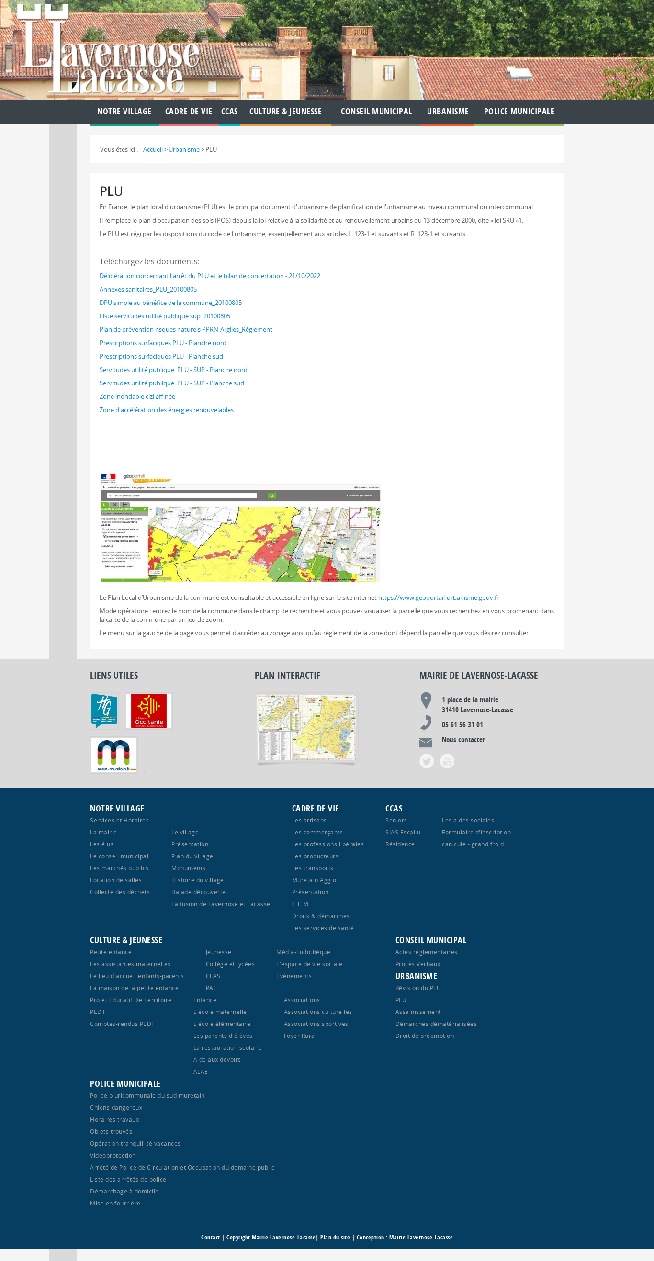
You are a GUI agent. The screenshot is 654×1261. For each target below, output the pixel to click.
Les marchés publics (119, 868)
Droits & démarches (321, 916)
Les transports (313, 868)
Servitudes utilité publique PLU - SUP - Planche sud (172, 383)
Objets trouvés (111, 1131)
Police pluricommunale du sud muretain (147, 1095)
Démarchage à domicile (124, 1191)
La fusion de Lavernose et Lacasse (221, 904)
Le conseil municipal (119, 856)
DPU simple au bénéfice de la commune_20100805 (171, 302)
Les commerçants (317, 832)
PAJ (210, 987)
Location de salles (116, 880)
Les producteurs (315, 856)
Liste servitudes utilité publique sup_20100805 (165, 316)
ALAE (200, 1071)
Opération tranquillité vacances (135, 1143)
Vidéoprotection (113, 1155)
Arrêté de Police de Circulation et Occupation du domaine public (182, 1167)
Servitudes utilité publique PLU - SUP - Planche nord (174, 369)
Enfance (205, 999)
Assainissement (418, 1011)
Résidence (400, 844)
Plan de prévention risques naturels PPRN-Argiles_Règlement (186, 329)
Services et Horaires (119, 820)
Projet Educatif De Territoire (131, 999)
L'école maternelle (220, 1011)
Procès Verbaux (417, 964)
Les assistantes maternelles (130, 964)
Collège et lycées (230, 964)
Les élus (101, 844)
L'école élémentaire (222, 1023)
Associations (302, 999)
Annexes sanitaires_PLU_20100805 (148, 289)
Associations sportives (316, 1023)
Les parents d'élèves (223, 1035)
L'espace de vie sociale (309, 964)
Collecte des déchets (120, 892)
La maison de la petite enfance (134, 987)
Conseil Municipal (376, 111)
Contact (210, 1237)
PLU (401, 999)
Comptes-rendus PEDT (122, 1023)
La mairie (103, 832)
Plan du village (192, 856)
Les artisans (309, 820)
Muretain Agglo (314, 880)
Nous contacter (463, 739)
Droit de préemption (424, 1035)
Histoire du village (197, 880)
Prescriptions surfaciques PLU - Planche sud (161, 356)
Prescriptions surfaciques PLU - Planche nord (163, 342)
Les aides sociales (468, 820)
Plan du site (335, 1237)
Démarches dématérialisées (436, 1023)
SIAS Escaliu (402, 832)
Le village (185, 832)
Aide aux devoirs (217, 1059)
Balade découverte (198, 892)
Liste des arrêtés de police (128, 1179)
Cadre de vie (189, 111)
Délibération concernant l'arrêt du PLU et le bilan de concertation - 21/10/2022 (210, 275)
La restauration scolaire (227, 1047)
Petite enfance (111, 952)
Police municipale (519, 111)
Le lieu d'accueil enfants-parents (137, 976)
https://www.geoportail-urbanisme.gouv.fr (438, 597)
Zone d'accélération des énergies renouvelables (167, 409)
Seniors (396, 820)
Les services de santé (323, 928)
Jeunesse (219, 952)
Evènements (294, 976)
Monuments (188, 868)
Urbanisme (448, 111)
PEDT (97, 1011)
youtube (447, 761)
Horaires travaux (114, 1119)
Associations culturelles (318, 1011)
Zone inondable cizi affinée (137, 396)
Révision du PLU (418, 987)
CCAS (229, 111)
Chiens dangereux (116, 1107)
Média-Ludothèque (303, 952)
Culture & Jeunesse (285, 111)
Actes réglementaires (426, 952)
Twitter (426, 761)
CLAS (213, 976)
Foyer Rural (300, 1035)
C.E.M (300, 904)
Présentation (189, 844)
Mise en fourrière (115, 1203)
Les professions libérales (328, 844)
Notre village (124, 111)
